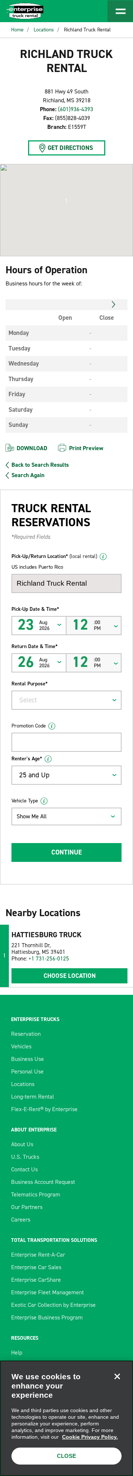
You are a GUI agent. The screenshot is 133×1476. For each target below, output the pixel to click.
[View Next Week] (113, 304)
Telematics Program (35, 1194)
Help (16, 1352)
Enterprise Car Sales (36, 1267)
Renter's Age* (26, 758)
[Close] (117, 1376)
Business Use (27, 1059)
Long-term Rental (32, 1096)
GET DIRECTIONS (70, 148)
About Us (22, 1144)
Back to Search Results (40, 465)
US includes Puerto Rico (37, 567)
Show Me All (32, 816)
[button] (66, 201)
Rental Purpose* (29, 683)
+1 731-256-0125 (48, 958)
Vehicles (21, 1046)
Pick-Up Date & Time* (35, 609)
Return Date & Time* (34, 646)
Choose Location (70, 976)
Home (17, 29)
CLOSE (66, 1456)
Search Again (27, 475)
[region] (66, 1418)
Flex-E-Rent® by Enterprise (44, 1109)
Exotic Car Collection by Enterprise (53, 1305)
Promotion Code (28, 725)
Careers (20, 1219)
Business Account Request (43, 1182)
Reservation (26, 1034)
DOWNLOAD (32, 448)
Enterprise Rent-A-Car (38, 1254)
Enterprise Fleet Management (47, 1292)
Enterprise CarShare (36, 1280)
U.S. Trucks (25, 1157)
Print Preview (86, 448)
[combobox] (66, 700)
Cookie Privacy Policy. (90, 1437)
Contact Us (24, 1169)
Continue (66, 852)
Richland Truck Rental (87, 29)
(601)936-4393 (75, 109)
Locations (44, 29)
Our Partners (26, 1207)
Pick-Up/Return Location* (54, 556)
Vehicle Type (24, 800)
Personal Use (27, 1071)
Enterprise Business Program (47, 1317)
